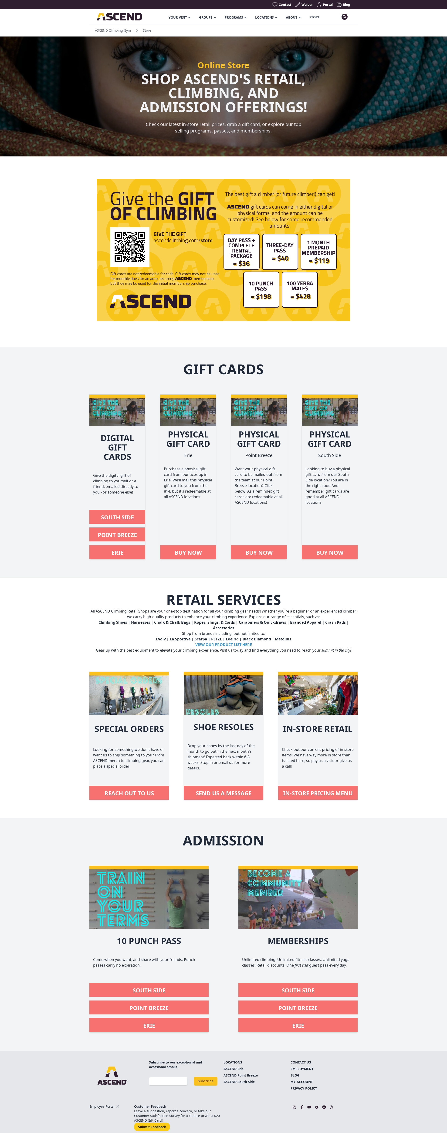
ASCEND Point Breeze (241, 1075)
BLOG (295, 1075)
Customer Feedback (150, 1106)
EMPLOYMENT (302, 1069)
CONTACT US (301, 1062)
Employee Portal (102, 1106)
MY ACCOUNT (302, 1082)
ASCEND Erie (234, 1069)
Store (314, 17)
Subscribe (205, 1081)
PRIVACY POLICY (304, 1088)
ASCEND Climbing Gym (113, 30)
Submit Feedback (152, 1127)
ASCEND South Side (239, 1082)
